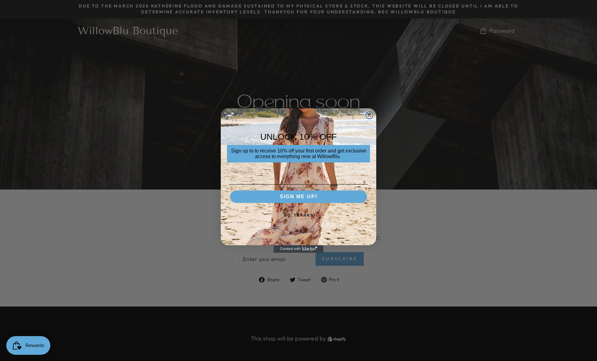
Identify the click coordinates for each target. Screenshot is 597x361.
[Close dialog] (369, 115)
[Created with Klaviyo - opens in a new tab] (298, 249)
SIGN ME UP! (298, 196)
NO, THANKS (298, 215)
